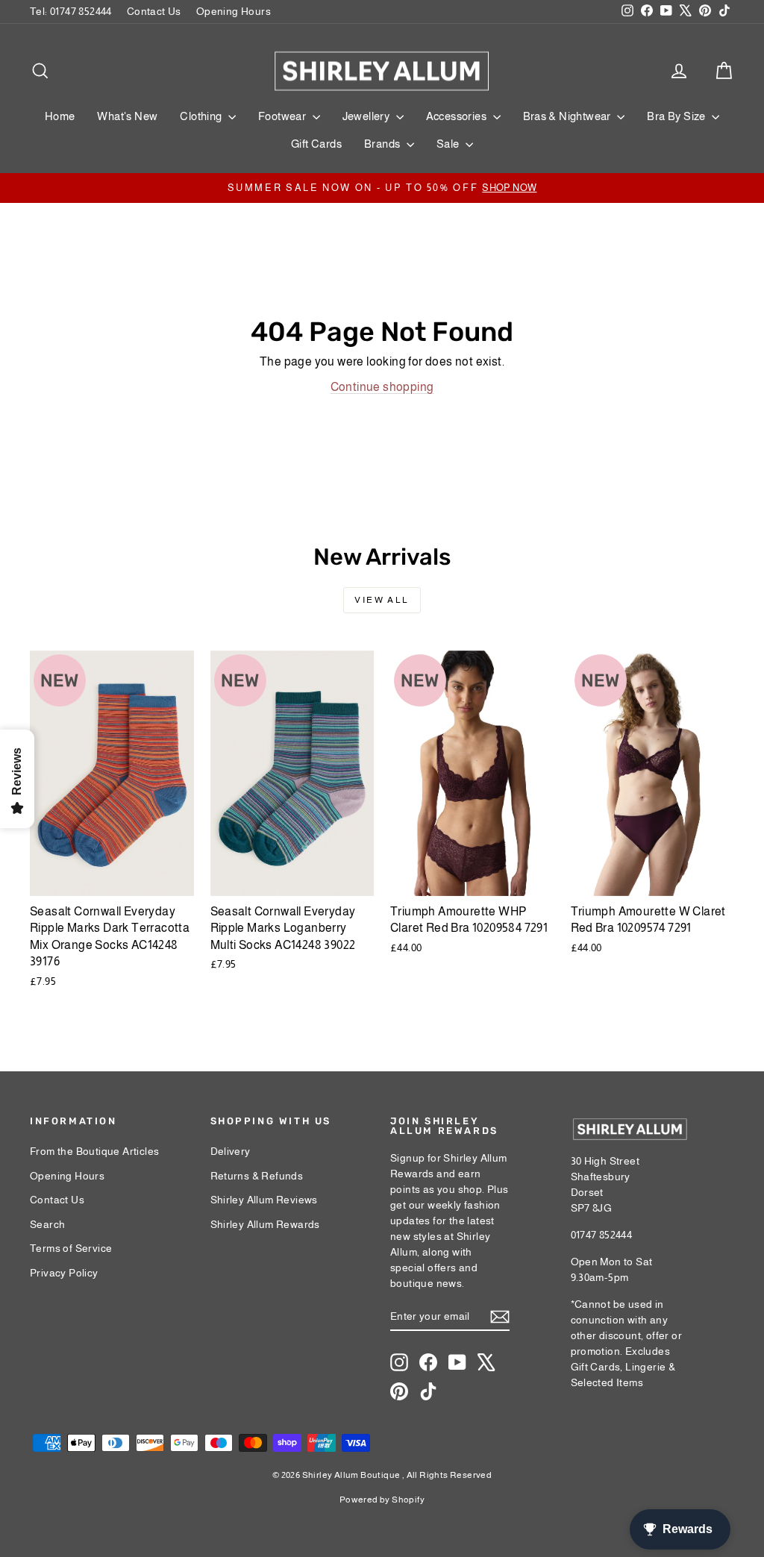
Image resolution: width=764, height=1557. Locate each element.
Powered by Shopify (382, 1499)
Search (47, 1224)
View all (381, 600)
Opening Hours (233, 11)
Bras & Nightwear (568, 116)
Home (60, 116)
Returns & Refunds (257, 1176)
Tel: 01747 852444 (71, 11)
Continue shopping (382, 386)
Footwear (283, 116)
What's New (127, 116)
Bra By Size (677, 116)
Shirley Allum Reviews (264, 1200)
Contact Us (154, 11)
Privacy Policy (64, 1273)
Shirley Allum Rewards (265, 1224)
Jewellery (367, 116)
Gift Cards (316, 143)
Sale (449, 143)
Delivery (230, 1151)
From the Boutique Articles (94, 1151)
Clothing (202, 116)
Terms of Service (71, 1248)
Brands (383, 143)
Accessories (457, 116)
